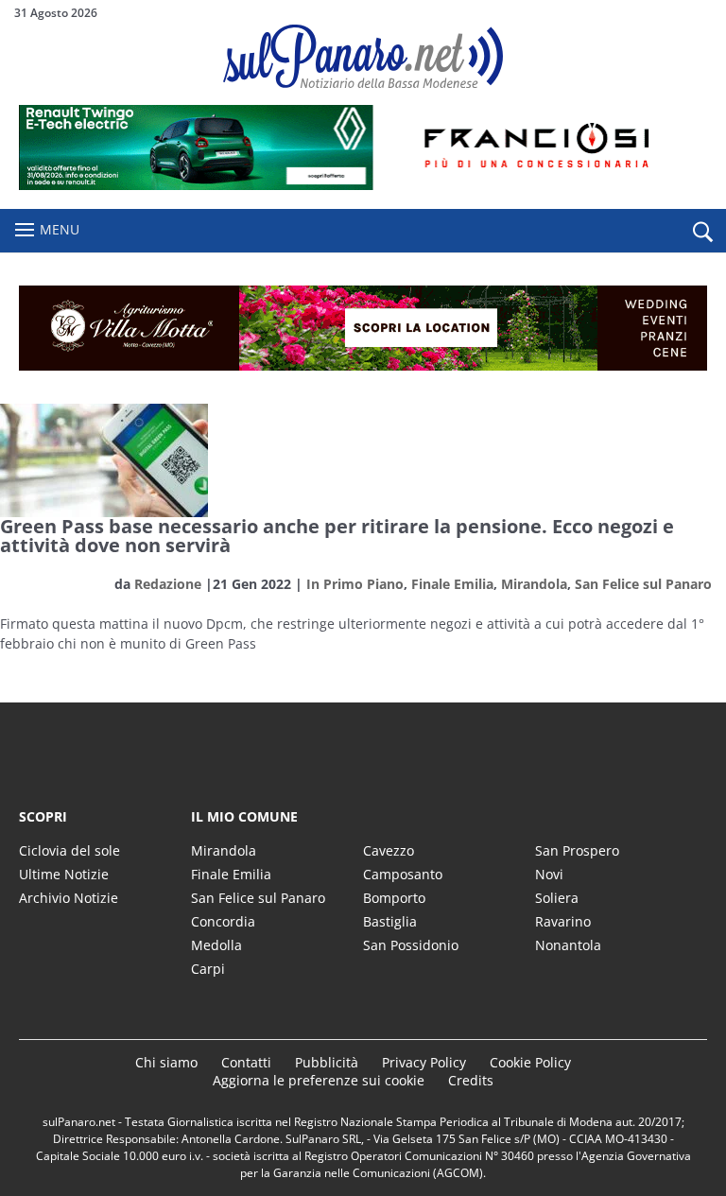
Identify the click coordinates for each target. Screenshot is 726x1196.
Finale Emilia (452, 584)
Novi (549, 874)
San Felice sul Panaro (643, 584)
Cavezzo (388, 850)
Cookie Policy (530, 1062)
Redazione (167, 584)
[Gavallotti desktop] (363, 328)
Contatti (246, 1062)
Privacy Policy (424, 1062)
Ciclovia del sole (69, 850)
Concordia (223, 921)
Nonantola (568, 945)
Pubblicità (326, 1062)
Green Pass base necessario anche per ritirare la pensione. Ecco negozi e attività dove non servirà (337, 535)
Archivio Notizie (68, 898)
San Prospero (577, 850)
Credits (470, 1080)
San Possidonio (410, 945)
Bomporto (394, 898)
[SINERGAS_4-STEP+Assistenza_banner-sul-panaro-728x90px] (363, 185)
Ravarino (563, 921)
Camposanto (402, 874)
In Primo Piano (355, 584)
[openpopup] (702, 231)
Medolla (216, 945)
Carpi (208, 969)
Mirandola (534, 584)
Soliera (557, 898)
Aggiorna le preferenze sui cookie (318, 1080)
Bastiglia (390, 921)
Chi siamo (166, 1062)
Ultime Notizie (64, 874)
